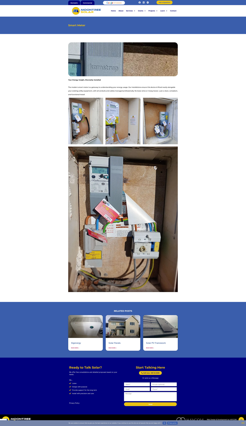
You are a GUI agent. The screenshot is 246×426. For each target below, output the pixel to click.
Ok (164, 423)
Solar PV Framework (156, 343)
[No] (243, 423)
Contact (173, 11)
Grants (140, 11)
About (120, 11)
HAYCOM (233, 419)
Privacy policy (172, 423)
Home (113, 11)
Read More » (75, 348)
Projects (151, 11)
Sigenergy (76, 343)
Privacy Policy (74, 403)
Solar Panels (115, 343)
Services (129, 11)
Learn (162, 11)
